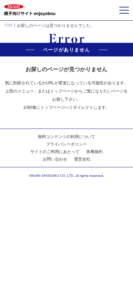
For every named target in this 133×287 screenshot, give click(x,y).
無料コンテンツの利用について (66, 137)
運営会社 (82, 159)
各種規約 (94, 152)
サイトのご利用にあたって (54, 152)
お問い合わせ (55, 159)
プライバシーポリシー (66, 144)
